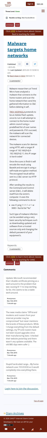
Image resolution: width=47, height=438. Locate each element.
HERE (12, 31)
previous (9, 25)
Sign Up (40, 4)
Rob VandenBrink (28, 18)
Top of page (38, 401)
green (17, 11)
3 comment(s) (15, 81)
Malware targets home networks (21, 49)
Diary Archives (15, 413)
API (25, 422)
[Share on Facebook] (27, 64)
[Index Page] (8, 4)
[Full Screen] (19, 64)
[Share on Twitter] (35, 64)
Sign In (30, 4)
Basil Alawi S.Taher (17, 76)
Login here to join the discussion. (22, 388)
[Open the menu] (43, 11)
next (17, 25)
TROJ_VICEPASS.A (17, 112)
